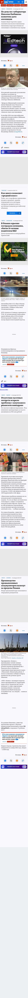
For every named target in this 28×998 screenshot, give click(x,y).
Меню (2, 2)
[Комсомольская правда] (8, 2)
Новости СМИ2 (4, 386)
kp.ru (10, 60)
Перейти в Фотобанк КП (17, 654)
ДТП (5, 377)
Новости (3, 5)
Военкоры (17, 5)
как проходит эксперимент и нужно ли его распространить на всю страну (13, 355)
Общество (5, 360)
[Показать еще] (23, 65)
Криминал (6, 145)
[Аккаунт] (26, 2)
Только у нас (10, 5)
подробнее (22, 130)
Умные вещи (4, 188)
